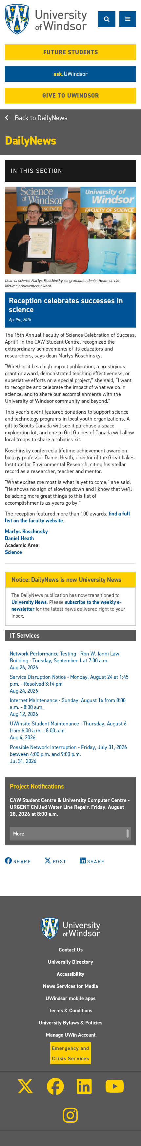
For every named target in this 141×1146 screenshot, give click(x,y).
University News (29, 602)
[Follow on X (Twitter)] (25, 1091)
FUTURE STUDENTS (70, 52)
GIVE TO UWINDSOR (70, 96)
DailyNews (52, 118)
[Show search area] (106, 19)
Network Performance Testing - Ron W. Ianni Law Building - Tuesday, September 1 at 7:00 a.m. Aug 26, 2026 (64, 660)
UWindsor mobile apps (70, 998)
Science (13, 552)
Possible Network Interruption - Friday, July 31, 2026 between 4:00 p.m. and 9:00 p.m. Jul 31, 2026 (68, 754)
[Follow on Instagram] (70, 1119)
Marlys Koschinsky (26, 531)
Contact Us (71, 949)
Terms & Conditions (70, 1010)
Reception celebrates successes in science (66, 304)
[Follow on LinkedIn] (84, 1091)
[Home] (46, 19)
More (18, 833)
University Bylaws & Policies (70, 1022)
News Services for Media (70, 986)
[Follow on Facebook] (55, 1091)
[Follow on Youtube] (114, 1091)
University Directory (70, 961)
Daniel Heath (19, 538)
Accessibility (70, 974)
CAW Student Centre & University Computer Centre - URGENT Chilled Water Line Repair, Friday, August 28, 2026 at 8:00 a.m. (70, 807)
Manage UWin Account (70, 1034)
